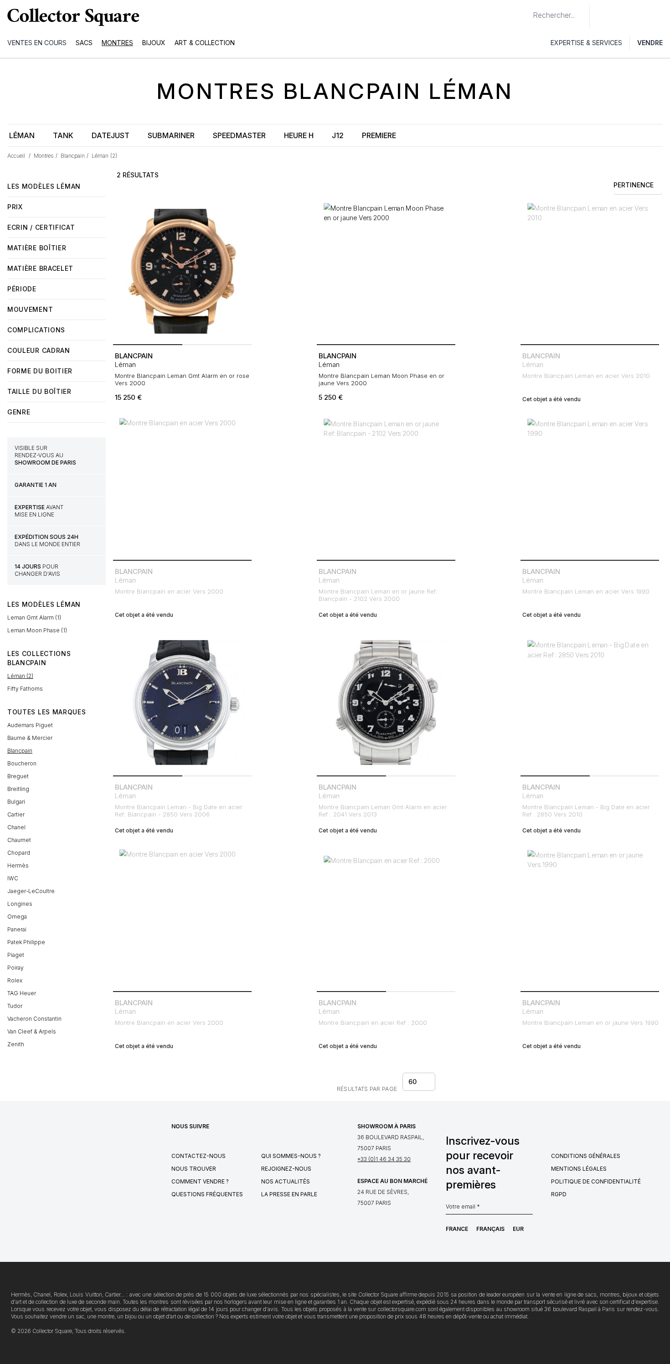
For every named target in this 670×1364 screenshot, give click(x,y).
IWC (12, 878)
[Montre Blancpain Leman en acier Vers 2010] (590, 271)
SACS (84, 42)
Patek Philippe (26, 942)
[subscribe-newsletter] (528, 1209)
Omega (17, 916)
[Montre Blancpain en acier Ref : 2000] (386, 918)
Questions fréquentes (207, 1194)
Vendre (650, 42)
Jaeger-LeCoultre (31, 891)
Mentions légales (579, 1168)
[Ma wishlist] (621, 17)
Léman (22, 135)
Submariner (171, 135)
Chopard (18, 852)
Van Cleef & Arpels (31, 1031)
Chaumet (19, 840)
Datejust (110, 135)
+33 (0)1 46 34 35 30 (384, 1159)
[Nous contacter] (601, 17)
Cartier (16, 814)
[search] (525, 11)
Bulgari (16, 801)
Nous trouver (193, 1168)
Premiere (379, 135)
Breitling (18, 788)
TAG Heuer (21, 993)
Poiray (15, 967)
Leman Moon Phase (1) (37, 630)
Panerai (16, 929)
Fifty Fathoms (25, 688)
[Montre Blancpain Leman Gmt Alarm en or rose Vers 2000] (182, 271)
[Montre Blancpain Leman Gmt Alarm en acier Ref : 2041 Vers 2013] (386, 702)
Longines (19, 903)
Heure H (299, 135)
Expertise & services (586, 42)
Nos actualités (285, 1181)
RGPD (559, 1194)
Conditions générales (585, 1155)
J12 (338, 135)
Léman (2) (20, 675)
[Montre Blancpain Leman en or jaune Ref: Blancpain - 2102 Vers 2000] (386, 487)
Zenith (15, 1044)
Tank (63, 135)
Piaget (15, 954)
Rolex (14, 980)
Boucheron (21, 763)
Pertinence (633, 185)
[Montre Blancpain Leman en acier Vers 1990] (590, 487)
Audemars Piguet (30, 725)
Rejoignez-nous (286, 1168)
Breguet (18, 776)
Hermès (18, 865)
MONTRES (117, 42)
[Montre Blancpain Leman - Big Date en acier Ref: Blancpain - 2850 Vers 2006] (182, 702)
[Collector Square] (71, 17)
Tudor (14, 1005)
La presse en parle (289, 1194)
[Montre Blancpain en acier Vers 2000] (182, 487)
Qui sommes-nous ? (291, 1155)
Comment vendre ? (200, 1181)
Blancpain (19, 750)
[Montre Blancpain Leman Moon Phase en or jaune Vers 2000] (386, 271)
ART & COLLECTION (205, 42)
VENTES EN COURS (37, 42)
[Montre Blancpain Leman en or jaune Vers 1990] (590, 918)
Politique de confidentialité (596, 1181)
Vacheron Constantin (34, 1018)
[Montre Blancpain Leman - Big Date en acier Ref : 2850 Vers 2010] (590, 702)
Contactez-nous (198, 1155)
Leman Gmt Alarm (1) (34, 617)
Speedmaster (239, 135)
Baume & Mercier (29, 737)
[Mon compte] (660, 17)
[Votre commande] (641, 17)
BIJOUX (153, 42)
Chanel (16, 827)
